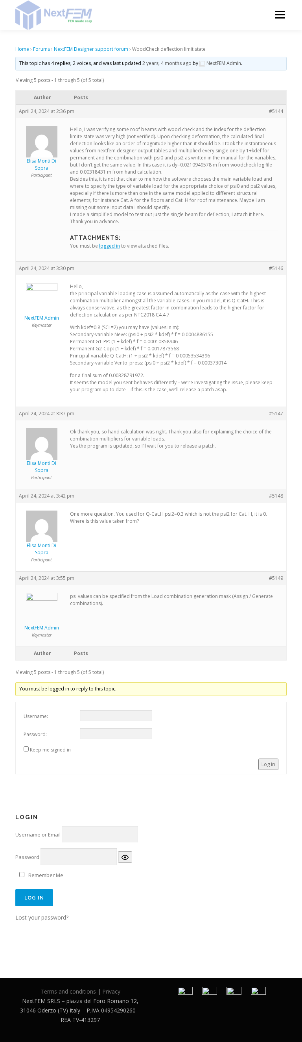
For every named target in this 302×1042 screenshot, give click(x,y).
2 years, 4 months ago (167, 63)
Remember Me (45, 875)
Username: (36, 716)
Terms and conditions (68, 991)
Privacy (111, 991)
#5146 (276, 268)
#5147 (276, 413)
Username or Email (38, 834)
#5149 (276, 578)
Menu (280, 14)
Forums (41, 49)
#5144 (276, 111)
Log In (268, 764)
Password (27, 857)
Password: (35, 734)
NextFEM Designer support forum (91, 49)
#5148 (276, 495)
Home (22, 49)
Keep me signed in (50, 749)
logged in (109, 245)
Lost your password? (41, 917)
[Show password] (125, 856)
